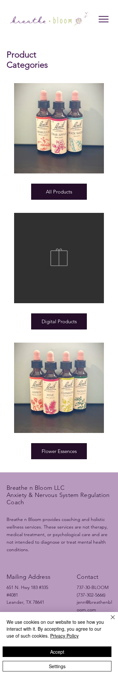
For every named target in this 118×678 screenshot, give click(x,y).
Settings (57, 666)
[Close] (109, 621)
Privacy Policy (64, 635)
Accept (57, 651)
